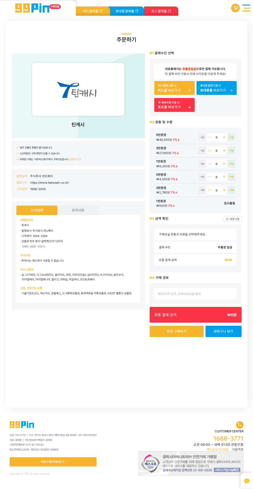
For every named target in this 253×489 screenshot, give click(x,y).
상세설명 (37, 210)
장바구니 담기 (223, 331)
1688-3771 (228, 438)
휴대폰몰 (125, 11)
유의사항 (78, 210)
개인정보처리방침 (217, 449)
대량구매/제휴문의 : (53, 461)
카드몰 (91, 11)
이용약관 (237, 449)
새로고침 (234, 219)
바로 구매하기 (176, 331)
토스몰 (159, 11)
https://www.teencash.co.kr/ (49, 182)
